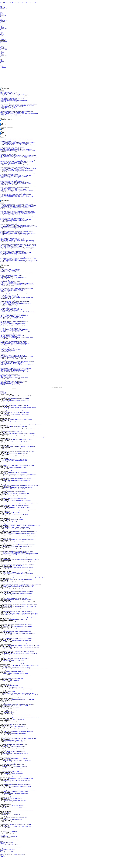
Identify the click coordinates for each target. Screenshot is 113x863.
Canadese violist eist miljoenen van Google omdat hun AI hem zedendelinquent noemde (21, 462)
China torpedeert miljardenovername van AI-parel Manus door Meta (17, 478)
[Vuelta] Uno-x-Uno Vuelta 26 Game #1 (10, 318)
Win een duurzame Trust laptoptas (10, 821)
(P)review (3, 131)
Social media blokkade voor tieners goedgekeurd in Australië (15, 697)
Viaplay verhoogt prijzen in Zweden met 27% (12, 768)
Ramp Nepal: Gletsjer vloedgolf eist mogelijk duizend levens (14, 321)
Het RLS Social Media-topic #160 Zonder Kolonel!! (13, 335)
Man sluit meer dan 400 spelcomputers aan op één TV (14, 740)
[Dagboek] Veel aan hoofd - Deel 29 (9, 316)
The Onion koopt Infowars (8, 712)
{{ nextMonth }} (13, 836)
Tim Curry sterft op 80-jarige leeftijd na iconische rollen (13, 108)
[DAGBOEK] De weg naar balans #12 (10, 351)
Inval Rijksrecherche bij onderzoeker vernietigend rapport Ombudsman (16, 283)
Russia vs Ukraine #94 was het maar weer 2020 (11, 327)
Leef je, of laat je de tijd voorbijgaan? (9, 270)
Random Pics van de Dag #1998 (8, 93)
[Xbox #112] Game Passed (7, 365)
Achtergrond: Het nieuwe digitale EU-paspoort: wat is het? (15, 459)
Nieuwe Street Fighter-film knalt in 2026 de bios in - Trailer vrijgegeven (18, 487)
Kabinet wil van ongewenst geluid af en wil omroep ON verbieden (15, 95)
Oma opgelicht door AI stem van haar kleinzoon (13, 783)
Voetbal (1, 32)
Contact (1, 63)
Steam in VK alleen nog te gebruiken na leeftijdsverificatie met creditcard (18, 651)
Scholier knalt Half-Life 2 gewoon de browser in (13, 431)
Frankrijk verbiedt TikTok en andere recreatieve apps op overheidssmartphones (19, 790)
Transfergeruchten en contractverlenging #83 (11, 302)
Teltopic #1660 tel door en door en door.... (10, 269)
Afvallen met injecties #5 (7, 348)
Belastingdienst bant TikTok (9, 788)
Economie (2, 16)
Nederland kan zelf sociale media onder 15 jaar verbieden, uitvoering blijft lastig (19, 435)
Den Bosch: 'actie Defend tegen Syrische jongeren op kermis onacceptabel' (17, 191)
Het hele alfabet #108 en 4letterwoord (9, 383)
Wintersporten (3, 39)
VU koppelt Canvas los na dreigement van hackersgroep (15, 460)
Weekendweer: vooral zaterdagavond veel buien (11, 158)
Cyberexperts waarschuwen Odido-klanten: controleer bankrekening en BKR (19, 539)
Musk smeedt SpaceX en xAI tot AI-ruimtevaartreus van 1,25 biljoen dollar (18, 570)
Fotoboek (2, 61)
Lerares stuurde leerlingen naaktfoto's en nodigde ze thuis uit (14, 100)
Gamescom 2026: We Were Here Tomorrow (10, 148)
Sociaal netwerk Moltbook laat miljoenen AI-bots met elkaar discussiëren (18, 573)
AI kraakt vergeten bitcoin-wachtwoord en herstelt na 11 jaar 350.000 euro (18, 451)
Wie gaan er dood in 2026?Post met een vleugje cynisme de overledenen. (17, 361)
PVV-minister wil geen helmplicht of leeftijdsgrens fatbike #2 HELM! (16, 364)
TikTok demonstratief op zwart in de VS (11, 683)
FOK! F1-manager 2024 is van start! (10, 755)
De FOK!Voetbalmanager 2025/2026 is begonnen (13, 660)
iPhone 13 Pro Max (7, 812)
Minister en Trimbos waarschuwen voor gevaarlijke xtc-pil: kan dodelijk (16, 356)
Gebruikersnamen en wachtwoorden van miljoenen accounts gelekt (17, 760)
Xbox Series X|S (3, 49)
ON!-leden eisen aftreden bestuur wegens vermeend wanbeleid (14, 182)
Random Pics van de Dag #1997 (8, 99)
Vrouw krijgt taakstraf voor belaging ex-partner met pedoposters (14, 143)
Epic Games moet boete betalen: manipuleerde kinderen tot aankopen (17, 595)
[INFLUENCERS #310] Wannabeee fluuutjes (11, 285)
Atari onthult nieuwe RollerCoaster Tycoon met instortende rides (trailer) (16, 111)
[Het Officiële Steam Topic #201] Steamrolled (11, 290)
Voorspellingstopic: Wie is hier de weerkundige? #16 (13, 314)
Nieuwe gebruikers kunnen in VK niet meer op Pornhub (15, 572)
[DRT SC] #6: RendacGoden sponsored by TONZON (13, 342)
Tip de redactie (3, 67)
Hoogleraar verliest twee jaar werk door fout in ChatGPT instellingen (17, 579)
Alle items (2, 391)
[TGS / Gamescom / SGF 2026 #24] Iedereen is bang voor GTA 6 (15, 331)
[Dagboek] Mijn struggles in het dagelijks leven (11, 330)
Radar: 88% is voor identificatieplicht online (12, 819)
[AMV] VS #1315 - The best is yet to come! (11, 312)
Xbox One (2, 47)
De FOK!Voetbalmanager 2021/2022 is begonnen (13, 814)
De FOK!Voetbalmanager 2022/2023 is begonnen (13, 805)
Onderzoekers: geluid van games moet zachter (12, 763)
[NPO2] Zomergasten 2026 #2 (8, 282)
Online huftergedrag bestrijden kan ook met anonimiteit (14, 724)
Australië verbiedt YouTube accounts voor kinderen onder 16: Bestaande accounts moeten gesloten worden (25, 668)
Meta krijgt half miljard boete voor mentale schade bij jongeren (16, 402)
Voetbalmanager (3, 41)
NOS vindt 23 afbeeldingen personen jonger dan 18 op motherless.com (18, 444)
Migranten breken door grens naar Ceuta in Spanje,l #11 (13, 291)
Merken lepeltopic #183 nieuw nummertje (10, 363)
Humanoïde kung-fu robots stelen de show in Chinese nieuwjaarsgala (17, 546)
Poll (2, 133)
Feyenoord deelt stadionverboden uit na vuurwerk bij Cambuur (14, 164)
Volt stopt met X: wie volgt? (9, 691)
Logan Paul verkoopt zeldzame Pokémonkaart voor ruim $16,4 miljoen (18, 551)
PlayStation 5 (2, 51)
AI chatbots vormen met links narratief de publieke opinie (15, 426)
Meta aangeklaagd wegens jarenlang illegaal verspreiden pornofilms (17, 631)
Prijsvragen (2, 62)
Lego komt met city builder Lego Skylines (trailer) (12, 112)
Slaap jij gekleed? (5, 376)
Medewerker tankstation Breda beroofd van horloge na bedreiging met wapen (17, 142)
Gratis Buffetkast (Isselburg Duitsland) (9, 374)
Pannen (3, 354)
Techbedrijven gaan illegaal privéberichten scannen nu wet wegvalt (17, 500)
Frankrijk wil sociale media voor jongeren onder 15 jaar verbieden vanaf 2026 (19, 601)
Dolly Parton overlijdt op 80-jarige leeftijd (10, 115)
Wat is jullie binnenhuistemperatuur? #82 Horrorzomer (12, 289)
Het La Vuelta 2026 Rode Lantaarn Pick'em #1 (11, 317)
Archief (35, 2)
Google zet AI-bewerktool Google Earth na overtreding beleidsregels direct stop (19, 407)
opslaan (2, 91)
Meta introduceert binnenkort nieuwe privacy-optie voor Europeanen (17, 611)
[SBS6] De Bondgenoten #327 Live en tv (10, 338)
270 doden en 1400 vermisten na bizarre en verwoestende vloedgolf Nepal (17, 105)
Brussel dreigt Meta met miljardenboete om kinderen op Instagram (17, 475)
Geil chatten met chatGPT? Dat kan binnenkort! (13, 635)
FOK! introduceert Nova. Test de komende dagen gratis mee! (15, 793)
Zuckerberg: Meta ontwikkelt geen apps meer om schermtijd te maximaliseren (19, 544)
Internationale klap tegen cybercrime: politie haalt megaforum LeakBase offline (19, 533)
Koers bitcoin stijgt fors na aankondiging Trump (13, 678)
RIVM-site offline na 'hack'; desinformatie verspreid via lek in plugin (17, 638)
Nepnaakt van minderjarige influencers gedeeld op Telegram (15, 673)
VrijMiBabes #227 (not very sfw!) (8, 224)
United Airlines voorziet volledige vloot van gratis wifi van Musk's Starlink (18, 693)
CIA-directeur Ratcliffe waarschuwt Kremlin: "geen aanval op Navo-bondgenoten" (19, 260)
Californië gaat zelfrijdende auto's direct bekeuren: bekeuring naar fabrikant (18, 465)
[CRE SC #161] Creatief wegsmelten (9, 304)
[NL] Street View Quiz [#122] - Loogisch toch (11, 309)
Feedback (2, 66)
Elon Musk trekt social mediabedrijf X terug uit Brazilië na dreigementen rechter (19, 738)
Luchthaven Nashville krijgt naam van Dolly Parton (12, 147)
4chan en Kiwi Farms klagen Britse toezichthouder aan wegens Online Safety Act (20, 653)
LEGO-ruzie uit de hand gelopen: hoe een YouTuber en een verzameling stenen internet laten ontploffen (24, 437)
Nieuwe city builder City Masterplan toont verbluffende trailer (16, 493)
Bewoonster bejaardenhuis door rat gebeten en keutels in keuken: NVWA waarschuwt (19, 157)
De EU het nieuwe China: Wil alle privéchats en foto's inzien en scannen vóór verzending (21, 645)
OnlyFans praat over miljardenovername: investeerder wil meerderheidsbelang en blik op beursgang (23, 577)
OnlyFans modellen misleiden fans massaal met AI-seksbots (15, 514)
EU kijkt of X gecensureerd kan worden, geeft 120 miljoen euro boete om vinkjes (21, 613)
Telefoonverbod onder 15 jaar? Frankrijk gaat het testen (14, 733)
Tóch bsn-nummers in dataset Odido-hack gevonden (14, 537)
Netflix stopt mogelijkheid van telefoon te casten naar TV (15, 619)
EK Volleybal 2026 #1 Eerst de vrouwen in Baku (12, 362)
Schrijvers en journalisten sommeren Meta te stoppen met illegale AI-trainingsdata (20, 535)
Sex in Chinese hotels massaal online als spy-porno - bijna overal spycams (18, 564)
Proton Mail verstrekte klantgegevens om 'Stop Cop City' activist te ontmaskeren (19, 531)
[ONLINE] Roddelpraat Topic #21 (9, 295)
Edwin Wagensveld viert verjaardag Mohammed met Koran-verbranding (17, 284)
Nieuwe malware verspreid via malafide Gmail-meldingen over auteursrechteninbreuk (21, 717)
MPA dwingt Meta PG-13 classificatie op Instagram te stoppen (16, 628)
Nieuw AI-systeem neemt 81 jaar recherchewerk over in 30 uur (16, 728)
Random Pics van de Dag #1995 (8, 107)
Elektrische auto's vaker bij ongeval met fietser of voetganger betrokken (16, 170)
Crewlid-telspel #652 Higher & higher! (10, 320)
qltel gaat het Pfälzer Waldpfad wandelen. (10, 349)
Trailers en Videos (3, 55)
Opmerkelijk (2, 21)
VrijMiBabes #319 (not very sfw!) (8, 92)
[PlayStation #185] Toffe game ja (8, 305)
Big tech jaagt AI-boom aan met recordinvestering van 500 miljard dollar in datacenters (21, 559)
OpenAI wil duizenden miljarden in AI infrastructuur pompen (16, 658)
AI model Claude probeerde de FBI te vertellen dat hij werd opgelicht (17, 624)
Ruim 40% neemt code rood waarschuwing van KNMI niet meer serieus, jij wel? (18, 173)
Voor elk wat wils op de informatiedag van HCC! (13, 541)
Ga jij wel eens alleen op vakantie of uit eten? (11, 328)
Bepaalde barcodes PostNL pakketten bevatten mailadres (15, 552)
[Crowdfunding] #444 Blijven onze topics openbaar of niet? (14, 315)
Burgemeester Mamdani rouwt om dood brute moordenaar (13, 97)
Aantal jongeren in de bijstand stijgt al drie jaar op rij (12, 370)
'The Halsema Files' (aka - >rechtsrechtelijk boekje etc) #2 (13, 381)
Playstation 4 (2, 46)
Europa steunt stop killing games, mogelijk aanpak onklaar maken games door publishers (21, 485)
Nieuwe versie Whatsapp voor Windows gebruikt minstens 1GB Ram (17, 626)
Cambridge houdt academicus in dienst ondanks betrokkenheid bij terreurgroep (18, 258)
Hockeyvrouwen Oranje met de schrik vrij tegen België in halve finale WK (17, 193)
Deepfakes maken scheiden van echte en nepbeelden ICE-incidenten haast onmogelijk (21, 575)
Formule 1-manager (4, 42)
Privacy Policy (14, 854)
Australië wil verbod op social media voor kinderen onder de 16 (16, 705)
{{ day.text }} (3, 835)
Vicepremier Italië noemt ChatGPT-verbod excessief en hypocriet (16, 780)
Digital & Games (3, 392)
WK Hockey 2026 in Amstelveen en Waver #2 (11, 345)
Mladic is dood (5, 322)
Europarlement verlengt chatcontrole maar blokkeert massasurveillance (17, 524)
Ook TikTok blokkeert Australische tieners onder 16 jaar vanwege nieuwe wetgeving (20, 614)
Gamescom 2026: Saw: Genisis (8, 141)
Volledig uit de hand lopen (7, 367)
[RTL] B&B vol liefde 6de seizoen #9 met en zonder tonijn (14, 298)
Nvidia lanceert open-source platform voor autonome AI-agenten (16, 527)
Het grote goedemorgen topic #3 (8, 336)
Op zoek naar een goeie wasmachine (9, 278)
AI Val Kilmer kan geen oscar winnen (11, 470)
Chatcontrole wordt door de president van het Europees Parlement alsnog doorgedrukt (21, 428)
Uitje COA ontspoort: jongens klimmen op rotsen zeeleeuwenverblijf (16, 261)
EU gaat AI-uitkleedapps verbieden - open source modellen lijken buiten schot (19, 510)
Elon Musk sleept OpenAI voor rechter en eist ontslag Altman (15, 495)
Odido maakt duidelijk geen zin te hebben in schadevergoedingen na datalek (19, 557)
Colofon (1, 65)
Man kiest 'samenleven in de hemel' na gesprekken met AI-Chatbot (17, 786)
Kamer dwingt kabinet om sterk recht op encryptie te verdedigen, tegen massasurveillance (21, 525)
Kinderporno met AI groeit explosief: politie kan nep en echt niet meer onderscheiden (20, 665)
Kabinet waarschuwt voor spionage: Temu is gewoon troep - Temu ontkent (18, 704)
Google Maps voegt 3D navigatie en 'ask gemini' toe (14, 521)
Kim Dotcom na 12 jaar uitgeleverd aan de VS (13, 741)
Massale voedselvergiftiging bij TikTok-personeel (13, 748)
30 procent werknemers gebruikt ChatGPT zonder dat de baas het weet (18, 778)
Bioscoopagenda (3, 29)
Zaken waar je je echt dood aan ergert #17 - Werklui (12, 355)
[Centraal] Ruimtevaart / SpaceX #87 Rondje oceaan (13, 340)
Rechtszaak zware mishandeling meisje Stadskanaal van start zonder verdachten (18, 244)
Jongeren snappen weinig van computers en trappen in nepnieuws (16, 714)
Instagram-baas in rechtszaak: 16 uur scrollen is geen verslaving (16, 548)
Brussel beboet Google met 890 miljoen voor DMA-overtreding (16, 414)
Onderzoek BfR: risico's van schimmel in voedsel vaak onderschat (15, 140)
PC (0, 45)
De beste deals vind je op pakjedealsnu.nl (11, 707)
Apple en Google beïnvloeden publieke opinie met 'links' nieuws (16, 398)
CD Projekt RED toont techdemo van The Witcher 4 (14, 671)
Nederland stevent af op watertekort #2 (10, 296)
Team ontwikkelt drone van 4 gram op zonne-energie (14, 751)
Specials (32, 2)
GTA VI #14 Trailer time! (7, 276)
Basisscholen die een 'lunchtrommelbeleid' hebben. (12, 382)
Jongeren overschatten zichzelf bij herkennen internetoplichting (16, 621)
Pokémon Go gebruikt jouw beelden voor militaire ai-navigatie (16, 441)
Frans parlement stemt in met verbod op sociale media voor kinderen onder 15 (19, 585)
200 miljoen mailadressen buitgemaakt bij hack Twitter (14, 800)
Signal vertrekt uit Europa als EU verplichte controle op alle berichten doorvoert (20, 643)
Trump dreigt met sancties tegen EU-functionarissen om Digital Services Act (19, 655)
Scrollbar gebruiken (5, 88)
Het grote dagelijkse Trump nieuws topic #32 (11, 380)
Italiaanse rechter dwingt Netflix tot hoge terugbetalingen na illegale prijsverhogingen (20, 502)
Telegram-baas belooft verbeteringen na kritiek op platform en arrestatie (18, 731)
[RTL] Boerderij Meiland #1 (7, 350)
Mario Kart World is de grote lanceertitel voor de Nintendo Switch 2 (17, 675)
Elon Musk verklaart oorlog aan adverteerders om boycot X (16, 744)
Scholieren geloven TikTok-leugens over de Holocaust (15, 467)
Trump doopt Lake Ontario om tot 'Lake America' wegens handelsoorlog (16, 190)
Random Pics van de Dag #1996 (8, 101)
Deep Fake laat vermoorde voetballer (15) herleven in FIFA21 (16, 828)
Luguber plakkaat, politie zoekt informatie (10, 375)
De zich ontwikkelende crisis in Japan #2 (10, 294)
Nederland (2, 14)
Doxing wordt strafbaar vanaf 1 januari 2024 (12, 771)
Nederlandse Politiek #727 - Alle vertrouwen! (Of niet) (13, 277)
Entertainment (3, 22)
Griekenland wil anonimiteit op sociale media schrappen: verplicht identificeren (19, 474)
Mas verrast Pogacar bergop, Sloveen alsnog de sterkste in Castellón (15, 194)
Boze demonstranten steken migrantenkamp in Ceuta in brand (14, 180)
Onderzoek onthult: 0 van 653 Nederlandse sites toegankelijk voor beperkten (19, 433)
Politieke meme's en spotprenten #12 (9, 324)
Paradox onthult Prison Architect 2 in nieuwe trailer (13, 764)
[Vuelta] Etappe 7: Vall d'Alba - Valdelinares (11, 280)
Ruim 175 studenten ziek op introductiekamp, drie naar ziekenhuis (15, 303)
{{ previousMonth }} (4, 836)
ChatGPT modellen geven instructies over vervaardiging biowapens (17, 640)
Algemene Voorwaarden (5, 854)
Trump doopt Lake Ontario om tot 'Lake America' (12, 98)
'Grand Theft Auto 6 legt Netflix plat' (9, 188)
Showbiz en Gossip (4, 20)
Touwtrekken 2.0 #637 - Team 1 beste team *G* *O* (12, 325)
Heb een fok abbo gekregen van (8, 332)
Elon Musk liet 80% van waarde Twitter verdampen (14, 726)
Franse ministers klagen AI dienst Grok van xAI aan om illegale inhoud (18, 599)
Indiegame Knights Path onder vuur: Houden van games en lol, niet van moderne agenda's (22, 584)
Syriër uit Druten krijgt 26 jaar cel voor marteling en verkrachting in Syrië (17, 241)
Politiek (1, 18)
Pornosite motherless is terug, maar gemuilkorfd (13, 448)
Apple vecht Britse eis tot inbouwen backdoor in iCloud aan (15, 405)
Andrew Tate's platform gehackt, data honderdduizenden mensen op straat (18, 699)
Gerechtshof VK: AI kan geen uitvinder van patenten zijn (15, 766)
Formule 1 (2, 33)
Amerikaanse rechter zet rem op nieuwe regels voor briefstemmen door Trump (18, 168)
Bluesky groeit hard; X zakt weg (10, 710)
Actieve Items (12, 2)
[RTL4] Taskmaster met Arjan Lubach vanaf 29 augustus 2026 (14, 301)
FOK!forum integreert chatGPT (9, 796)
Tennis (1, 35)
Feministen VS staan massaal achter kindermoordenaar (13, 110)
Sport (1, 31)
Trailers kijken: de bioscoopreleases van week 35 (11, 153)
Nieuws (16, 2)
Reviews (24, 2)
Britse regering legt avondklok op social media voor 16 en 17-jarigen (17, 419)
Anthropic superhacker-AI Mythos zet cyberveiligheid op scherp (16, 480)
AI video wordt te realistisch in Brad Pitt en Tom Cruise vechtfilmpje (17, 554)
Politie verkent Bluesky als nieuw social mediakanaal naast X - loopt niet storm (19, 606)
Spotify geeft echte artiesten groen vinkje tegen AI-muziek (15, 472)
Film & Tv (3, 124)
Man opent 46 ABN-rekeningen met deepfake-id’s (13, 519)
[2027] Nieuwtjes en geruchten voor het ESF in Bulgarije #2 (14, 369)
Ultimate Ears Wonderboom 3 (9, 803)
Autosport (2, 34)
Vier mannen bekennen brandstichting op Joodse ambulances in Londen (16, 156)
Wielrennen (2, 36)
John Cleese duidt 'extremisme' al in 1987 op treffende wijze (14, 94)
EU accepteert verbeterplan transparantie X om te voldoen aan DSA (17, 417)
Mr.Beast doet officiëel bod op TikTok (11, 680)
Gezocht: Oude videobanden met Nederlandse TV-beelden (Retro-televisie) (17, 311)
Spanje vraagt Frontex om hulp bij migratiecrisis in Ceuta (13, 162)
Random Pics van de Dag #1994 (8, 114)
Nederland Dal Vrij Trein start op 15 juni (10, 334)
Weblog (4, 2)
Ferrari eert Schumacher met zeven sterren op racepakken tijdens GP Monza (17, 166)
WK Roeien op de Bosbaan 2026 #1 (9, 310)
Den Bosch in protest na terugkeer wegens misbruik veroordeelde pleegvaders (17, 233)
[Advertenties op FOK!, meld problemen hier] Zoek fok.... (14, 344)
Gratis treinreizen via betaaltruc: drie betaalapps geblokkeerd (15, 663)
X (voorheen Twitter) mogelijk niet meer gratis (13, 773)
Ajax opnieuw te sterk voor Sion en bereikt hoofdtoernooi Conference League (17, 186)
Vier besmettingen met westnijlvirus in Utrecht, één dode (13, 195)
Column (3, 129)
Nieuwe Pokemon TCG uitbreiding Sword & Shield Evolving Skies (17, 826)
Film (1, 26)
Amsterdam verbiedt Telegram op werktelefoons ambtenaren (15, 735)
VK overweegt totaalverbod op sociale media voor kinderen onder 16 (17, 593)
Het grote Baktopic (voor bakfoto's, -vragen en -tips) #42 (13, 360)
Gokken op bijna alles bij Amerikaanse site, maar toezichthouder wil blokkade (19, 561)
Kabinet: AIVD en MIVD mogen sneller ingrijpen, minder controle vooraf (17, 144)
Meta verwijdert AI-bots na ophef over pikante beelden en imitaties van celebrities (19, 650)
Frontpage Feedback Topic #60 (8, 307)
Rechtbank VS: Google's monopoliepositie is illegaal (14, 746)
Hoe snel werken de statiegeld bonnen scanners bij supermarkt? (14, 343)
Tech (1, 19)
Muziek (1, 25)
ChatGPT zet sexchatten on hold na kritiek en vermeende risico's (16, 507)
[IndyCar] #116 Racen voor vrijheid (9, 353)
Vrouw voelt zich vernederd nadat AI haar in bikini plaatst (15, 598)
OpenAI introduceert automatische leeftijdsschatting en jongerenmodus (18, 591)
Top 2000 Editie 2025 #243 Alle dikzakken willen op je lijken (14, 371)
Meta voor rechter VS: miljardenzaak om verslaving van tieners (16, 400)
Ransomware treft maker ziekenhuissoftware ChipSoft (14, 498)
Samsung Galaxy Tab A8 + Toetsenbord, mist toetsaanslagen (14, 292)
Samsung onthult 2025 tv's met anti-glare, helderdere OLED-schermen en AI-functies (21, 694)
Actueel (1, 13)
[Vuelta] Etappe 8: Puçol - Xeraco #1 (9, 347)
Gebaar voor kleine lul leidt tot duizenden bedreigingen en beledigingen (18, 688)
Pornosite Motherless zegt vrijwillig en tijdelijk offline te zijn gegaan (17, 455)
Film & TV (2, 52)
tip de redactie (3, 393)
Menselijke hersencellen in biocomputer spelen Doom (14, 517)
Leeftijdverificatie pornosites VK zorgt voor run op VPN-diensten (17, 667)
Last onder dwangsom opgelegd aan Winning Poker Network (15, 791)
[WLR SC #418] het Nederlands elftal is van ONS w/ (13, 373)
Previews (28, 2)
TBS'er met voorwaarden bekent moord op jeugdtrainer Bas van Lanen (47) (17, 160)
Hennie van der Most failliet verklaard (10, 384)
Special (2, 132)
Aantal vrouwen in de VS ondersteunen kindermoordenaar (14, 377)
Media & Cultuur (3, 28)
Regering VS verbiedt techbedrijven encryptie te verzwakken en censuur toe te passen (21, 647)
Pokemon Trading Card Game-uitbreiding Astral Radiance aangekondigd (18, 810)
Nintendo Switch (3, 48)
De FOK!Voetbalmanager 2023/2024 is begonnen (13, 776)
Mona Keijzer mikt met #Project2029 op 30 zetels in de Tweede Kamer (16, 272)
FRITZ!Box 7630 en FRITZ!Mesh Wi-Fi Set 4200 (12, 169)
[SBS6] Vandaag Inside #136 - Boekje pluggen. (12, 357)
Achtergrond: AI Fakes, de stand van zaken (12, 512)
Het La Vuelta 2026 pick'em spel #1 (9, 308)
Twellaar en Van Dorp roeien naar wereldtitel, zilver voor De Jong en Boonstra (17, 150)
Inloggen (2, 3)
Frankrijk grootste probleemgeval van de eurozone (12, 181)
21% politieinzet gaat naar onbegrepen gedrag (11, 275)
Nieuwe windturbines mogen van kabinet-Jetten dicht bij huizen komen (16, 297)
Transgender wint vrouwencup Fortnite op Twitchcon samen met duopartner (19, 633)
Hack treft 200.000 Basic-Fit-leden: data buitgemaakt (14, 491)
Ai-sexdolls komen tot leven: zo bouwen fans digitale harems (16, 412)
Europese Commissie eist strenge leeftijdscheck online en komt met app (18, 488)
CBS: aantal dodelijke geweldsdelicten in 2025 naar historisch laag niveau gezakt (18, 104)
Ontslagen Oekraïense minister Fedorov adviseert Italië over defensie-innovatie (18, 155)
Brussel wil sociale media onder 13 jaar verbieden (13, 421)
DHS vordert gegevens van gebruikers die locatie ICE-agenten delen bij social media (20, 553)
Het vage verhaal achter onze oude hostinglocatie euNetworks (16, 505)
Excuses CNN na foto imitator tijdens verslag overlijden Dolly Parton (15, 183)
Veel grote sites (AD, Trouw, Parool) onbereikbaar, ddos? (15, 817)
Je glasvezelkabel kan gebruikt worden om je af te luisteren (15, 457)
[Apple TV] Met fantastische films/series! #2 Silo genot (13, 341)
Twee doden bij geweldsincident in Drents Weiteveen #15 (14, 329)
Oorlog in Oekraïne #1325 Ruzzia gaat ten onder (12, 271)
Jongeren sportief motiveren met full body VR (12, 798)
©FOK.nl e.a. (3, 856)
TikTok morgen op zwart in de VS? (10, 685)
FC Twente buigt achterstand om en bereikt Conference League (14, 187)
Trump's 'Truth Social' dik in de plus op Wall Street (13, 719)
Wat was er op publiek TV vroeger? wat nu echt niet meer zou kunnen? (16, 288)
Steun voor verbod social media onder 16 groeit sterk (14, 588)
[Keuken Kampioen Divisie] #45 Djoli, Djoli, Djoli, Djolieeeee (14, 358)
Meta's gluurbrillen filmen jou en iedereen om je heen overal (15, 410)
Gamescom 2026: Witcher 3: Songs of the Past (11, 163)
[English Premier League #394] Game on (10, 281)
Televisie (2, 27)
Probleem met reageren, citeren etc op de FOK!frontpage (15, 807)
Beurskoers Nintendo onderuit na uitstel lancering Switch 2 (15, 758)
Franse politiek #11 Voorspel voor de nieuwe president (13, 300)
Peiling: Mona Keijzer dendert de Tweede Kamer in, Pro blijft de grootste (16, 138)
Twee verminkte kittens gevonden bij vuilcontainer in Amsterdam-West (16, 196)
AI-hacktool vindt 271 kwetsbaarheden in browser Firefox (15, 482)
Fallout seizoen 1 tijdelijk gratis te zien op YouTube (13, 581)
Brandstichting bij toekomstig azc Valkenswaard (11, 106)
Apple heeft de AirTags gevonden (10, 831)
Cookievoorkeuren (21, 854)
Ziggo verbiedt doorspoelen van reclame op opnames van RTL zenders (18, 567)
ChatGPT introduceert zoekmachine (10, 721)
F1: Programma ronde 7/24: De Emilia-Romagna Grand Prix (15, 753)
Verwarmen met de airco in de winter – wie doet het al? (13, 385)
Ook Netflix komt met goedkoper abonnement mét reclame (15, 453)
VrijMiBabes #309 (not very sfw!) (8, 221)
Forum (1, 2)
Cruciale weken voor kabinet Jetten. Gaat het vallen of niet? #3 (15, 287)
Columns (20, 2)
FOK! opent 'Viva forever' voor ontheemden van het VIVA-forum (17, 824)
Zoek (7, 2)
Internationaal (3, 15)
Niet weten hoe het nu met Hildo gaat (9, 274)
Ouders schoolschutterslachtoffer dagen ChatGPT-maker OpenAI (16, 528)
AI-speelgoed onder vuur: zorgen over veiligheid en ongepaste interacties (18, 608)
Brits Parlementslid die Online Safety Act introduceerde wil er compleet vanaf (19, 446)
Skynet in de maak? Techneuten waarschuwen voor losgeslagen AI (17, 784)
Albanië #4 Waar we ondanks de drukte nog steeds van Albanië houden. (16, 337)
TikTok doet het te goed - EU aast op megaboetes (13, 565)
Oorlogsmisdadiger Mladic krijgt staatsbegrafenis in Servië (13, 167)
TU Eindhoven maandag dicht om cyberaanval (13, 687)
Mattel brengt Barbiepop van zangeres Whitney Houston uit (14, 234)
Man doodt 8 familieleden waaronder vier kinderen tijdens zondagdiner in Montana (19, 113)
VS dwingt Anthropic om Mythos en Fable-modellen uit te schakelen (17, 439)
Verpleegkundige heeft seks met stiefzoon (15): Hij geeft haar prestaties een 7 (17, 102)
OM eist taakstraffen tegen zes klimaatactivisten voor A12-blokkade (15, 250)
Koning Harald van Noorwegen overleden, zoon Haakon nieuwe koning (16, 161)
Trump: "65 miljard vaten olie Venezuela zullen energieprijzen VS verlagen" (17, 146)
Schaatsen (2, 38)
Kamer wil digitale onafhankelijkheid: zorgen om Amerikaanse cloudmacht (18, 586)
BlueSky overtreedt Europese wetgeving (11, 701)
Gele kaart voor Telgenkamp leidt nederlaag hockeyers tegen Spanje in (16, 149)
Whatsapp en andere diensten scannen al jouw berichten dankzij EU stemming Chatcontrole (22, 424)
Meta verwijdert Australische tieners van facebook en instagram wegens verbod (19, 617)
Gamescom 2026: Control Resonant (9, 174)
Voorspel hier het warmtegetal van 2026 (10, 378)
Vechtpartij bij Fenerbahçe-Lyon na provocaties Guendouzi (13, 189)
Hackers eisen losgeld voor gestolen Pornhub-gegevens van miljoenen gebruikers (20, 604)
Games (1, 43)
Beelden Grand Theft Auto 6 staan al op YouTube (12, 177)
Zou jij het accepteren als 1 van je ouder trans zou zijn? (13, 323)
